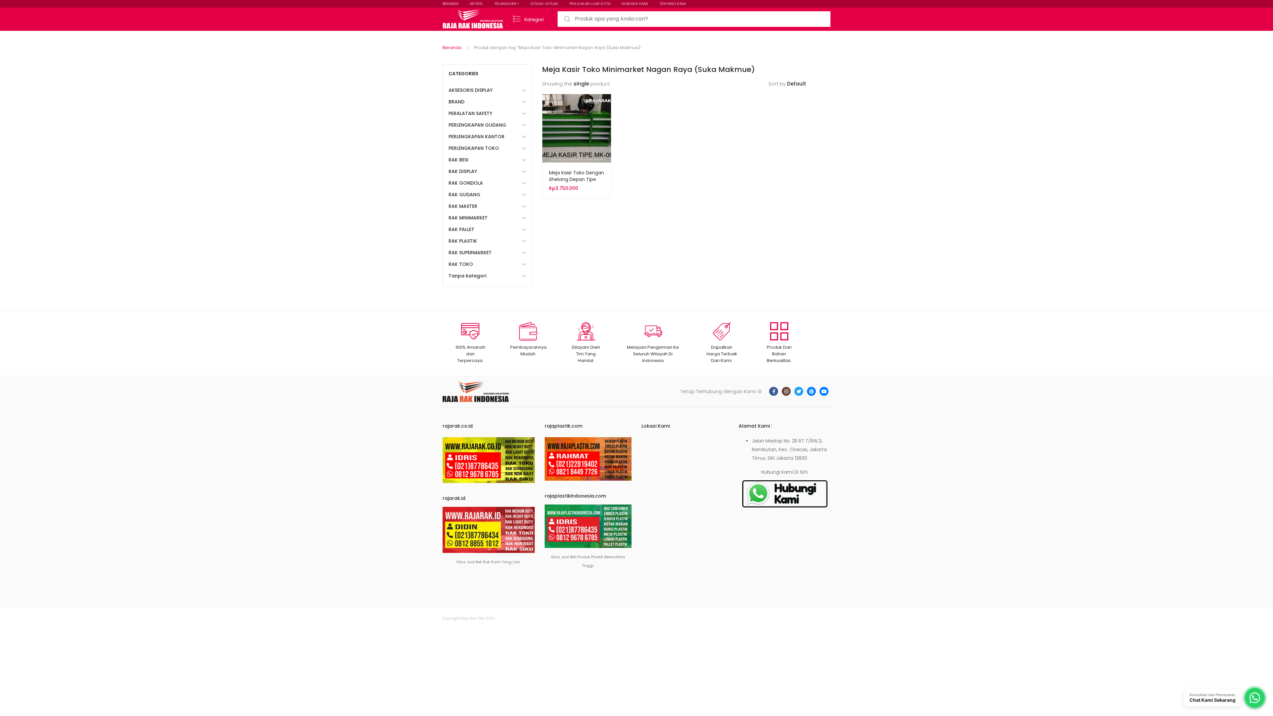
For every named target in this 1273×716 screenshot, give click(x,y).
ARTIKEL (476, 3)
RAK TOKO (461, 264)
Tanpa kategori (467, 275)
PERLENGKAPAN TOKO (474, 148)
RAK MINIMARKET (468, 217)
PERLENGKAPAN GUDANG (477, 125)
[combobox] (694, 19)
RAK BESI (458, 159)
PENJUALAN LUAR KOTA (590, 3)
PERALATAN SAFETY (470, 113)
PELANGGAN (505, 3)
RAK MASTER (463, 206)
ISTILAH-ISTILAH (544, 3)
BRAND (456, 101)
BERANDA (450, 3)
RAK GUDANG (464, 194)
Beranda (452, 47)
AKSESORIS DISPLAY (471, 90)
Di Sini (801, 472)
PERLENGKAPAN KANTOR (477, 136)
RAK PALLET (461, 229)
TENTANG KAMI (672, 3)
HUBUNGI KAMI (635, 3)
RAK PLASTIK (463, 241)
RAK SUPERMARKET (470, 252)
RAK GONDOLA (466, 183)
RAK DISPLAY (463, 171)
